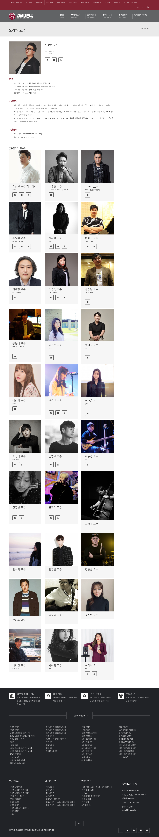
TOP (79, 823)
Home (142, 28)
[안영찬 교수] (61, 549)
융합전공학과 (14, 730)
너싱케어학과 (87, 760)
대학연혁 (57, 694)
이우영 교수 (55, 186)
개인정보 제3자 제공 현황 (19, 790)
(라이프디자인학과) (89, 739)
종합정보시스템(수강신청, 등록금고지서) (97, 787)
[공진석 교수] (25, 324)
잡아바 (107, 2)
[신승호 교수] (25, 597)
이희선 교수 (91, 238)
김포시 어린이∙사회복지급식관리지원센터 (61, 802)
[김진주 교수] (61, 325)
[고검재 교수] (97, 495)
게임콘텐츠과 (87, 736)
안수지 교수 (19, 569)
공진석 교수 (19, 343)
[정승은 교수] (97, 269)
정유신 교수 (19, 507)
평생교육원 (85, 2)
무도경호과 (86, 730)
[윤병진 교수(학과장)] (25, 166)
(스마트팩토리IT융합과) (127, 730)
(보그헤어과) (123, 757)
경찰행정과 (86, 727)
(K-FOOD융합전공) (125, 736)
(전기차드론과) (87, 742)
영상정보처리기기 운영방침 (19, 793)
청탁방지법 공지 (15, 799)
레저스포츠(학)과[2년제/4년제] (21, 748)
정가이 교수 (55, 400)
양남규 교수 (91, 345)
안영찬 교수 (55, 569)
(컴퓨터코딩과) (87, 745)
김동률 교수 (91, 569)
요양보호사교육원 (130, 2)
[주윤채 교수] (25, 218)
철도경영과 (50, 745)
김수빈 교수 (91, 615)
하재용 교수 (55, 238)
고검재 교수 (91, 524)
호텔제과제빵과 (15, 754)
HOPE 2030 (95, 694)
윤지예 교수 (55, 507)
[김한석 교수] (97, 166)
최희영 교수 (91, 665)
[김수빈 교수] (97, 595)
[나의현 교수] (25, 645)
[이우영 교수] (61, 166)
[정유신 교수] (25, 487)
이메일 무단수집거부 (17, 796)
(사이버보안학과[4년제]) (127, 754)
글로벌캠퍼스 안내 (26, 694)
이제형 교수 (19, 289)
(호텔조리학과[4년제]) (17, 760)
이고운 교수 (91, 400)
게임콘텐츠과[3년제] (89, 733)
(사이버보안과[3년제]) (126, 751)
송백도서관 (61, 2)
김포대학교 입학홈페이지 (91, 796)
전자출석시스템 (88, 790)
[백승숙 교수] (61, 269)
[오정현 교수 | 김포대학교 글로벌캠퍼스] (21, 16)
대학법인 (13, 814)
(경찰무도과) (123, 727)
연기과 (50, 53)
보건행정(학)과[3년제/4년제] (56, 733)
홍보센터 (123, 16)
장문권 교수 (55, 615)
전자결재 (39, 2)
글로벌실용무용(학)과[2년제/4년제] (22, 736)
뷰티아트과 (14, 745)
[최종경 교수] (97, 436)
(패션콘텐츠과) (87, 754)
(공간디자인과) (87, 751)
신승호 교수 (19, 620)
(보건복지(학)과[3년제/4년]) (56, 739)
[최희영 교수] (97, 645)
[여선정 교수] (25, 380)
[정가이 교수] (61, 380)
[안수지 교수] (25, 549)
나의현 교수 (19, 665)
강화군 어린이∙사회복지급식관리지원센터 (61, 805)
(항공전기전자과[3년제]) (127, 748)
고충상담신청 (14, 802)
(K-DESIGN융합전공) (126, 739)
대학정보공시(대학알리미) (19, 808)
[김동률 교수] (97, 549)
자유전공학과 (14, 727)
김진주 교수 (55, 345)
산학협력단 (97, 2)
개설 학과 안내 (79, 715)
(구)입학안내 (87, 805)
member (147, 28)
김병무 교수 (55, 456)
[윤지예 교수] (61, 487)
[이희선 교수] (97, 218)
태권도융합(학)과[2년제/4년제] (21, 751)
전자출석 (29, 2)
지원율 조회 (86, 799)
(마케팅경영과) (51, 751)
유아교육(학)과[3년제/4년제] (56, 727)
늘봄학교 (117, 2)
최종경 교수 (91, 456)
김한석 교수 (91, 186)
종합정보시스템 (16, 2)
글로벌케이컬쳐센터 (53, 799)
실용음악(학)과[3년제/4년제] (20, 733)
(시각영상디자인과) (89, 748)
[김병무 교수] (61, 436)
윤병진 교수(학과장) (23, 186)
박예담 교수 (55, 665)
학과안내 (91, 16)
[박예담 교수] (61, 645)
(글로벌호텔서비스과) (17, 763)
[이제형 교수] (25, 269)
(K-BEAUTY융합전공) (126, 742)
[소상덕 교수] (25, 436)
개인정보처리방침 (16, 787)
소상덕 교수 (19, 456)
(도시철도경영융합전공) (127, 745)
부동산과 (49, 742)
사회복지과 (50, 736)
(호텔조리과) (14, 757)
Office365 (49, 2)
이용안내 (107, 16)
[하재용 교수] (61, 218)
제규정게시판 (14, 805)
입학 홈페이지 (139, 15)
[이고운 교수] (97, 380)
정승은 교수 (91, 289)
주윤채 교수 (19, 238)
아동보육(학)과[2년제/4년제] (56, 730)
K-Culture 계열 (50, 51)
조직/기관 (131, 694)
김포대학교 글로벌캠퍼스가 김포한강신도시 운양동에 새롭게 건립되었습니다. (28, 701)
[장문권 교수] (61, 595)
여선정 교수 (19, 400)
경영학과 (49, 748)
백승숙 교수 (55, 289)
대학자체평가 (14, 811)
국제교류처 (73, 2)
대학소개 (75, 16)
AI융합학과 (86, 757)
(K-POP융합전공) (125, 733)
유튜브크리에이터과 (17, 739)
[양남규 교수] (97, 325)
